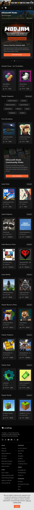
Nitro (19, 489)
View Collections (17, 176)
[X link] (14, 440)
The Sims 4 (4, 456)
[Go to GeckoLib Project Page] (9, 379)
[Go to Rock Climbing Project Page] (25, 198)
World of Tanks (5, 466)
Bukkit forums (21, 461)
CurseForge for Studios (23, 484)
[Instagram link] (2, 440)
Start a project (5, 472)
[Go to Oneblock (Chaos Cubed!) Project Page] (9, 409)
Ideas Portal (21, 450)
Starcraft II (4, 458)
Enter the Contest (17, 54)
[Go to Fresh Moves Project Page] (25, 319)
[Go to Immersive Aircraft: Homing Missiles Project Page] (9, 198)
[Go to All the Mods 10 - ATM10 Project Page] (9, 349)
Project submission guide (8, 475)
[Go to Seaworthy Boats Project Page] (9, 133)
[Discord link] (11, 440)
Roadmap (20, 458)
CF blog (20, 453)
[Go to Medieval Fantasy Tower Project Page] (9, 288)
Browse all (28, 96)
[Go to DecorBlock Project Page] (9, 80)
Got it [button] (17, 506)
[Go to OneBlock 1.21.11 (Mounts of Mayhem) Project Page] (25, 409)
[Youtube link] (8, 440)
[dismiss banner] (31, 2)
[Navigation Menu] (2, 8)
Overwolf (20, 481)
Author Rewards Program (8, 477)
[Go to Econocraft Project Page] (9, 228)
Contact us (20, 475)
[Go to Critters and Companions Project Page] (25, 133)
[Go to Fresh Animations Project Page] (9, 319)
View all (29, 184)
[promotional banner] (17, 2)
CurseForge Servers (22, 463)
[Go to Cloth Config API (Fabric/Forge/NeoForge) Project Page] (25, 379)
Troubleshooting (22, 472)
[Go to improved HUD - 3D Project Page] (25, 258)
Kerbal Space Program (7, 461)
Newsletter (20, 456)
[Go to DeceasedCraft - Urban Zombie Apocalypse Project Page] (25, 349)
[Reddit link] (18, 440)
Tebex (19, 486)
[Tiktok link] (5, 440)
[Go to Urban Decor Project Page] (25, 80)
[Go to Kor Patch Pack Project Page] (9, 258)
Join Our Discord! (22, 448)
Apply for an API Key (7, 480)
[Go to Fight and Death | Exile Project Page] (25, 288)
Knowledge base (22, 470)
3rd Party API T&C (6, 483)
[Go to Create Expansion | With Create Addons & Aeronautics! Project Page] (25, 228)
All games (4, 448)
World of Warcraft (6, 453)
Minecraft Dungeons (7, 463)
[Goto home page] (5, 8)
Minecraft (4, 450)
